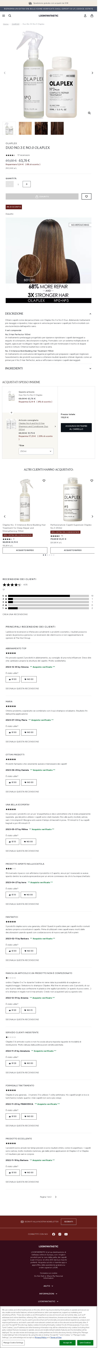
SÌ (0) (14, 679)
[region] (48, 1327)
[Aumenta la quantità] (27, 184)
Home (5, 24)
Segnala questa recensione (22, 688)
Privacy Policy (41, 1337)
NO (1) (29, 1010)
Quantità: (11, 178)
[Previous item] (5, 516)
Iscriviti (68, 1222)
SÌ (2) (14, 1010)
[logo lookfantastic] (48, 15)
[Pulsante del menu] (3, 15)
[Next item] (92, 516)
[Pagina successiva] (56, 1197)
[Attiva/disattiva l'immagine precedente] (5, 73)
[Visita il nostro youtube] (66, 1234)
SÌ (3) (14, 1063)
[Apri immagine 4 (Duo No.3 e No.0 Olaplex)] (57, 128)
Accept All (67, 1343)
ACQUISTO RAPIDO (25, 550)
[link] (85, 15)
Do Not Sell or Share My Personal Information (48, 1277)
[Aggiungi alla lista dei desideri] (86, 196)
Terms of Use (55, 1337)
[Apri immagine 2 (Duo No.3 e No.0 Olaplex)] (25, 128)
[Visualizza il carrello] (92, 15)
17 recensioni (23, 155)
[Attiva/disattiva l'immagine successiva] (92, 73)
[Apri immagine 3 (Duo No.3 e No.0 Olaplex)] (41, 128)
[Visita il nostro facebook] (54, 1234)
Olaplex (11, 143)
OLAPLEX (15, 24)
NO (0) (30, 679)
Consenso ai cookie (48, 1273)
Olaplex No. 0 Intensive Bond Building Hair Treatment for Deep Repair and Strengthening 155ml (24, 528)
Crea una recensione (15, 614)
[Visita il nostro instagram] (60, 1234)
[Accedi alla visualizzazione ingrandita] (89, 113)
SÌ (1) (14, 842)
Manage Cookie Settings (13, 1343)
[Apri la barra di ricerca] (10, 15)
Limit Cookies (85, 1343)
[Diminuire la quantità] (10, 184)
